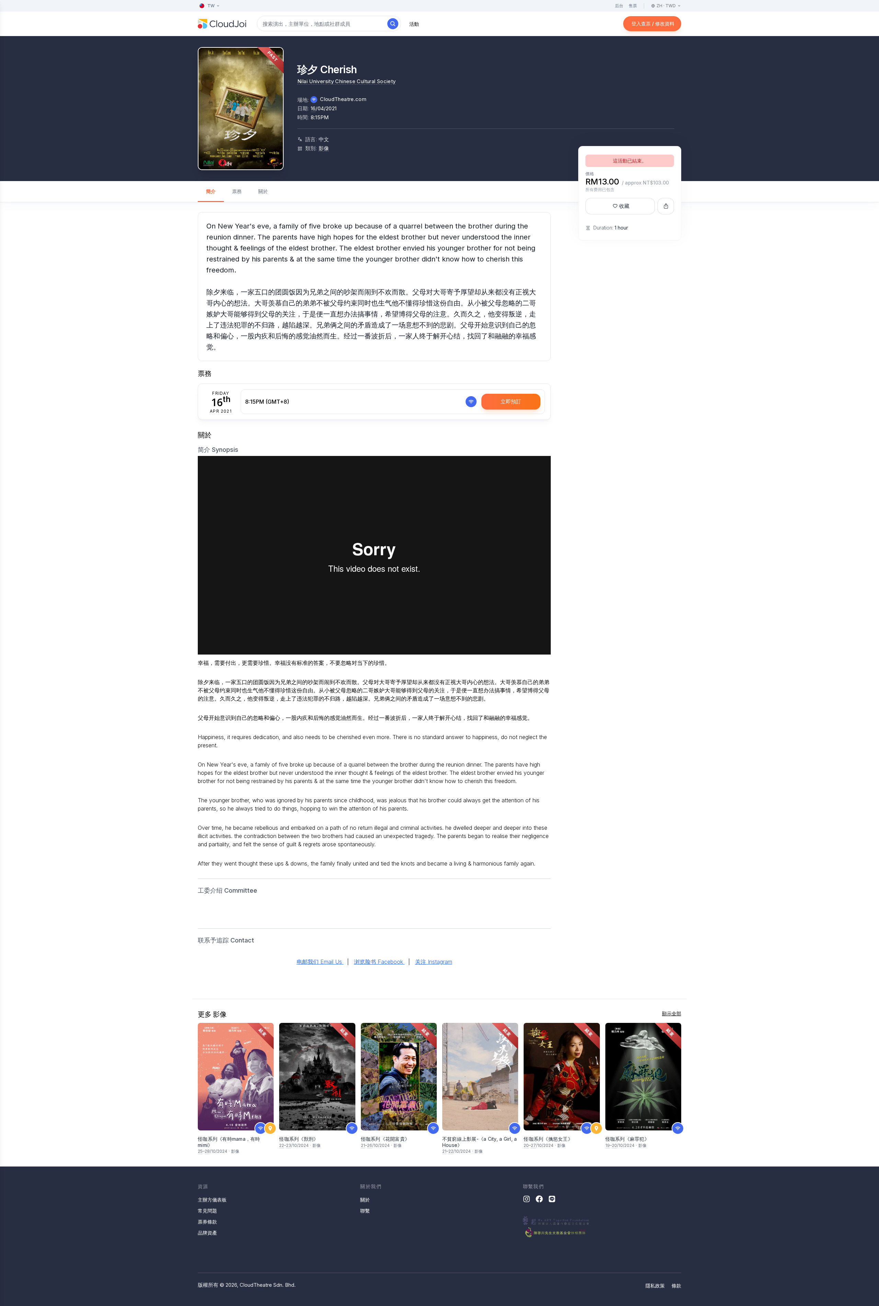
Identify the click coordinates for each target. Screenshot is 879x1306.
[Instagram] (526, 1199)
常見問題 (207, 1211)
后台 (619, 5)
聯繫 (365, 1211)
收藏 (624, 206)
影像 (324, 148)
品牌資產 (207, 1233)
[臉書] (539, 1199)
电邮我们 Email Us (320, 961)
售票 (633, 5)
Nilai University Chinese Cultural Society (346, 81)
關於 (263, 191)
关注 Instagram (433, 961)
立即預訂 (511, 401)
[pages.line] (552, 1199)
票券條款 (207, 1222)
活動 (414, 24)
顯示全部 (671, 1013)
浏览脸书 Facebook (379, 961)
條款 (676, 1285)
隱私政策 (655, 1285)
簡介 (211, 191)
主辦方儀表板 (212, 1200)
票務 (237, 191)
